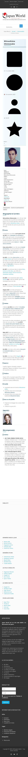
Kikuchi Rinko (7, 560)
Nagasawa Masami (9, 572)
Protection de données (10, 731)
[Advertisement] (14, 481)
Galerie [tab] (5, 209)
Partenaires (7, 719)
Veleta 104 (6, 196)
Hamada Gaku (7, 546)
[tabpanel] (14, 339)
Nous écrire (7, 721)
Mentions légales (8, 730)
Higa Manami (7, 590)
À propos (6, 718)
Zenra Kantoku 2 (17, 286)
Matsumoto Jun (8, 592)
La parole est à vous (9, 723)
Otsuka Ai (6, 603)
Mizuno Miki (7, 541)
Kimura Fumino (8, 543)
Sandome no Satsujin (14, 344)
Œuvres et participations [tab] (17, 207)
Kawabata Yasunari (9, 558)
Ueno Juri (6, 607)
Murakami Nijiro (8, 588)
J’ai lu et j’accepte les (12, 697)
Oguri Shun (6, 602)
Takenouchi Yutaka (9, 593)
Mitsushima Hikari (15, 223)
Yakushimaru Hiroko (9, 556)
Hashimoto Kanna (8, 548)
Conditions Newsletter (9, 733)
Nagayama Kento (8, 545)
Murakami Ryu (7, 561)
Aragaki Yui (6, 575)
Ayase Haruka (7, 578)
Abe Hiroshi (7, 577)
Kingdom (18, 356)
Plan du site (7, 740)
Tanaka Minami (8, 563)
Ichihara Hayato (8, 573)
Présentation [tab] (6, 207)
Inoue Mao (6, 608)
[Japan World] (14, 16)
